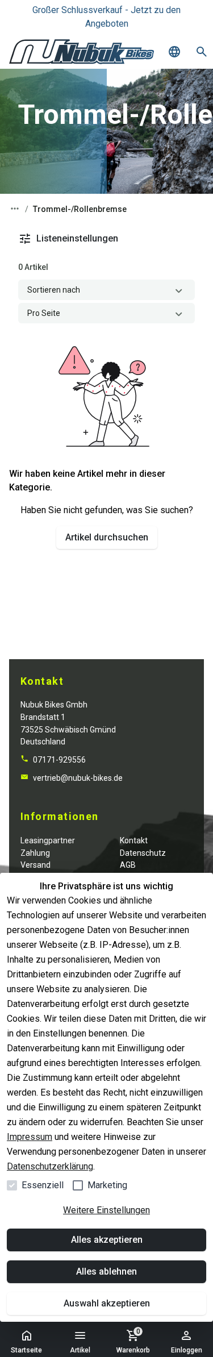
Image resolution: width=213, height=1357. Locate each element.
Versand (35, 864)
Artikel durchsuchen (106, 537)
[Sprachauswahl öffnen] (174, 51)
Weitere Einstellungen (106, 1210)
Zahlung (35, 853)
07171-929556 (58, 759)
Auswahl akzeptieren (107, 1303)
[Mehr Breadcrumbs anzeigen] (14, 208)
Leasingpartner (47, 840)
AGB (128, 864)
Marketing (107, 1185)
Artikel (80, 1350)
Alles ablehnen (106, 1271)
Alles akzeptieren (107, 1239)
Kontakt (134, 840)
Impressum (29, 1136)
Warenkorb (133, 1340)
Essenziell (43, 1185)
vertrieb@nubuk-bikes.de (77, 777)
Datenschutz (143, 853)
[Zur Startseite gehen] (81, 52)
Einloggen (186, 1350)
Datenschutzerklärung (50, 1166)
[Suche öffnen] (201, 51)
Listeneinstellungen (77, 238)
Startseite (26, 1350)
